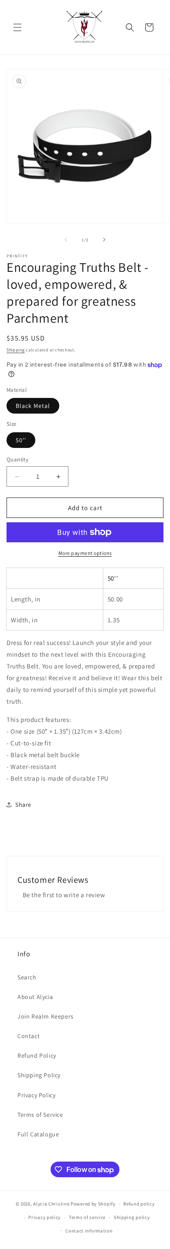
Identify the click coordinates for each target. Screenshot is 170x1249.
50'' (21, 440)
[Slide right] (104, 239)
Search (27, 977)
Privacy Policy (36, 1095)
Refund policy (138, 1204)
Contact (28, 1036)
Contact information (88, 1231)
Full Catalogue (38, 1134)
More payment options (85, 553)
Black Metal (33, 406)
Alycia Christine (51, 1204)
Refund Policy (36, 1055)
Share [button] (23, 804)
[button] (17, 27)
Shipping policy (132, 1217)
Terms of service (87, 1217)
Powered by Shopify (93, 1204)
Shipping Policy (39, 1075)
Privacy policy (44, 1217)
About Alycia (35, 997)
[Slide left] (65, 239)
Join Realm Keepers (45, 1016)
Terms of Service (40, 1115)
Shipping (16, 350)
